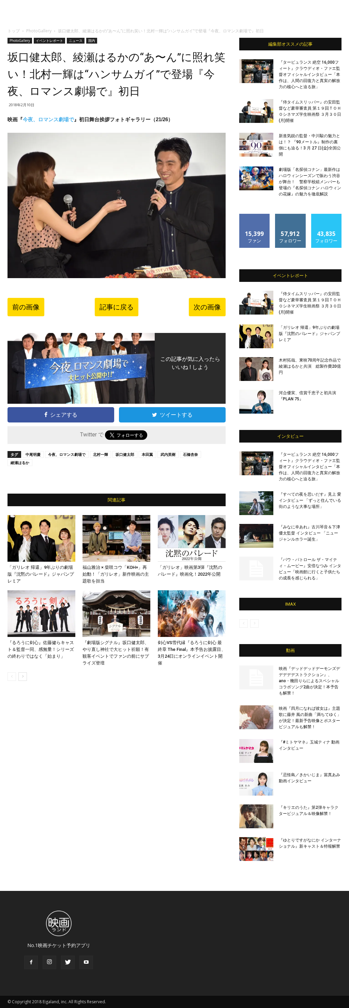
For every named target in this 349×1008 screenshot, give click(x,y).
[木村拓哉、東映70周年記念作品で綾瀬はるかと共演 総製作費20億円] (256, 369)
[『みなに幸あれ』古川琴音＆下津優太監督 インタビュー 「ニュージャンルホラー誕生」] (256, 536)
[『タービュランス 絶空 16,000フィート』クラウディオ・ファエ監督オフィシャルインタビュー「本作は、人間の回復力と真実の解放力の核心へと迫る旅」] (256, 71)
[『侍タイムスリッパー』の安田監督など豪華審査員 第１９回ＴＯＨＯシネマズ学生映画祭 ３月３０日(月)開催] (256, 111)
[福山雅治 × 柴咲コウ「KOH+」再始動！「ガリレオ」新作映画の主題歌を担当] (116, 538)
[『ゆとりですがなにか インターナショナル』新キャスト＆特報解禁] (256, 849)
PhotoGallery (38, 31)
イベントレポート (49, 40)
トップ (13, 31)
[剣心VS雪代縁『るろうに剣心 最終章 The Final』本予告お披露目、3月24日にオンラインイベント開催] (192, 613)
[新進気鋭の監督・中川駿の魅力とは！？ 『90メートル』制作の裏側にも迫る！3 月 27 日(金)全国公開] (256, 145)
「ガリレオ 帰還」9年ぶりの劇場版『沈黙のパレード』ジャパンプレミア (40, 574)
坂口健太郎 (125, 454)
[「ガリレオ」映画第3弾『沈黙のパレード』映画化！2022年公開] (192, 538)
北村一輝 (100, 454)
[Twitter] (68, 962)
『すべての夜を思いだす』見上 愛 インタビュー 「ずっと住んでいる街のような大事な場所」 (310, 500)
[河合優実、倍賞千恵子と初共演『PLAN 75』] (256, 402)
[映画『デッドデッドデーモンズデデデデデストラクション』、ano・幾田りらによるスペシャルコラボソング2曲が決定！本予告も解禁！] (256, 677)
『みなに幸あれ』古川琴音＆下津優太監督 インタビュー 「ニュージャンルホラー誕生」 (309, 533)
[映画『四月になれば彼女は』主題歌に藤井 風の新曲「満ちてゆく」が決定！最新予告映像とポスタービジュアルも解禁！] (256, 717)
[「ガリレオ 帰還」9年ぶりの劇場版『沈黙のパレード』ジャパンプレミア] (41, 538)
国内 (91, 40)
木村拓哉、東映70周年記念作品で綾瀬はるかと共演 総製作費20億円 (310, 366)
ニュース (75, 40)
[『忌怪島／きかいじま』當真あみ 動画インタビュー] (256, 784)
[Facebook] (31, 962)
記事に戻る (117, 307)
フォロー (290, 216)
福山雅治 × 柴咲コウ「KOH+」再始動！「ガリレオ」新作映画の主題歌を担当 (115, 574)
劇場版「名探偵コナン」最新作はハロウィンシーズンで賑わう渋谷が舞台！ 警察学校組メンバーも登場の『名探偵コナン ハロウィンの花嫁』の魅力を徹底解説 (310, 181)
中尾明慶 (33, 454)
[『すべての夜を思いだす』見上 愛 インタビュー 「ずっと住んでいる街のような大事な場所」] (256, 503)
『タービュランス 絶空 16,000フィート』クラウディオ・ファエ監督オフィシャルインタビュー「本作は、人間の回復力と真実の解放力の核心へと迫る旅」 (309, 74)
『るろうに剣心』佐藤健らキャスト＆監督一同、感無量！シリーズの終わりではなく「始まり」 (40, 649)
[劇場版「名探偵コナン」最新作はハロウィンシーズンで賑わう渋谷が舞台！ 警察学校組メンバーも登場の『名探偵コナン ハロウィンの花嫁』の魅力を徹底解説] (256, 178)
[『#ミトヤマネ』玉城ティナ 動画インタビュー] (256, 751)
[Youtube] (86, 962)
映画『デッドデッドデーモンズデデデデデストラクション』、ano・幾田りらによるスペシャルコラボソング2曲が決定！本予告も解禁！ (309, 680)
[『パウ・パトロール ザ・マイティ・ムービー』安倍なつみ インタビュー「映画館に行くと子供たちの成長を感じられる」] (256, 568)
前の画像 (26, 307)
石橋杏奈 (190, 454)
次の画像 (207, 307)
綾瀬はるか (20, 462)
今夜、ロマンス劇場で (48, 119)
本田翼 (147, 454)
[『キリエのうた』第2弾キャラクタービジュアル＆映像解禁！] (256, 816)
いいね (254, 216)
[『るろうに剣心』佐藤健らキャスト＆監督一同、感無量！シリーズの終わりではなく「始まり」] (41, 613)
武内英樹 (168, 454)
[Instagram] (49, 962)
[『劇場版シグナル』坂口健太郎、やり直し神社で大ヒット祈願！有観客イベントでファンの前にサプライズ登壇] (116, 613)
